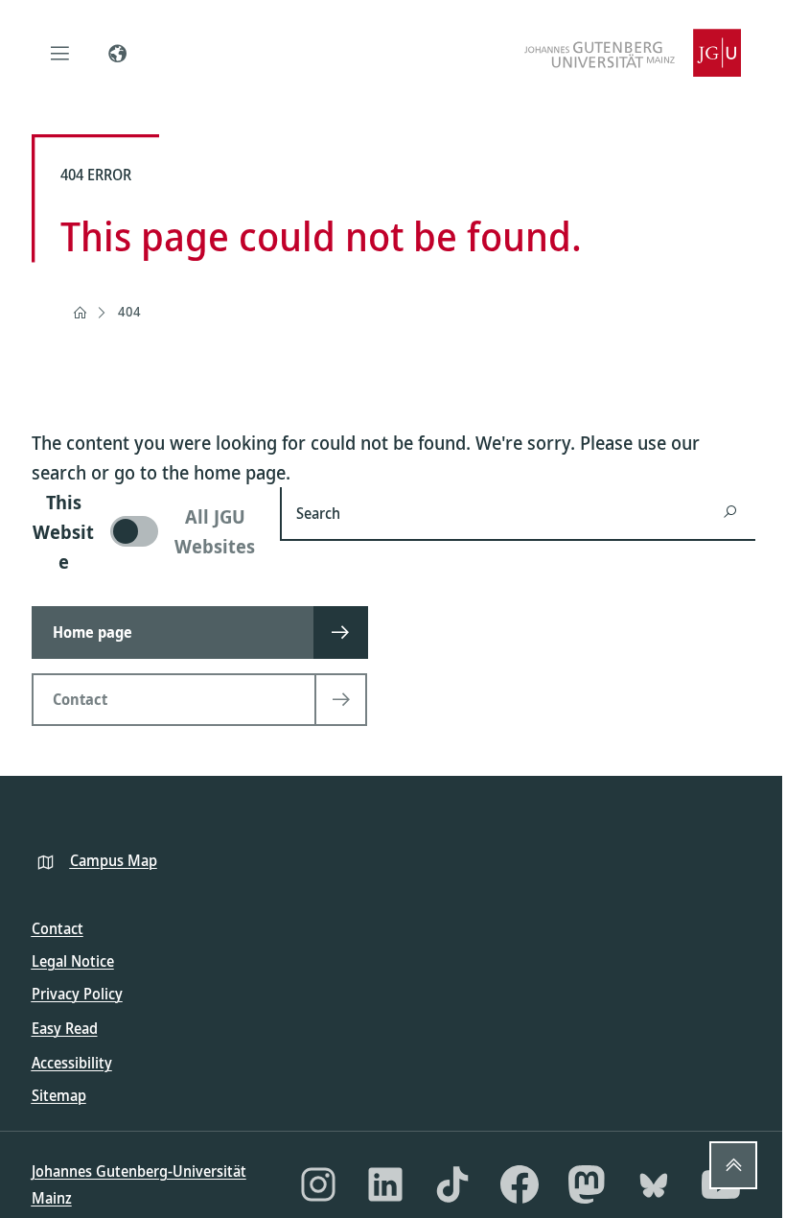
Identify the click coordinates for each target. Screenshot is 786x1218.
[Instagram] (318, 1184)
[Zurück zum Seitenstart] (733, 1165)
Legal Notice (73, 961)
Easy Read (65, 1028)
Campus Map (113, 860)
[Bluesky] (654, 1184)
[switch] (145, 531)
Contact (57, 928)
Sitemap (59, 1095)
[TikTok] (452, 1184)
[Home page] (80, 313)
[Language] (118, 52)
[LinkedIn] (385, 1184)
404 (129, 311)
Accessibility (72, 1062)
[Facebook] (519, 1184)
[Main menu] (60, 52)
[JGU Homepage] (632, 53)
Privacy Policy (77, 993)
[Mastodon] (586, 1184)
